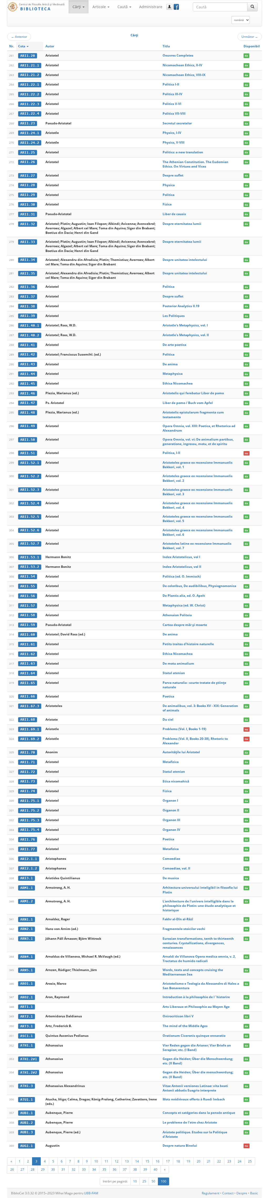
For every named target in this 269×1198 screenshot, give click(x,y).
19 (188, 1161)
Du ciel (168, 719)
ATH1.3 (26, 1086)
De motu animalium (178, 663)
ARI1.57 (27, 606)
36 (114, 1169)
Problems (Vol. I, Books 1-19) (184, 729)
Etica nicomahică (176, 781)
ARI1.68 (27, 719)
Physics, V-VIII (173, 142)
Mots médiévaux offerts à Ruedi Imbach (194, 1099)
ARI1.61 (27, 644)
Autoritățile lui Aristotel (181, 752)
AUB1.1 (26, 1113)
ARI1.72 (27, 772)
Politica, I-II (171, 453)
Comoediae (171, 858)
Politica (168, 195)
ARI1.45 (27, 384)
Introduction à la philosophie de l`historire (196, 997)
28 (32, 1169)
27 (22, 1169)
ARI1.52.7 (29, 543)
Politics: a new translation (183, 152)
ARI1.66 (27, 696)
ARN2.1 (26, 929)
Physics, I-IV (172, 132)
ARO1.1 (26, 983)
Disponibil (252, 46)
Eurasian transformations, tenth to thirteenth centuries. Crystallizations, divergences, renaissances (198, 943)
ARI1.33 (27, 242)
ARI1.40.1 (29, 325)
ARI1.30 (27, 204)
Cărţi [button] (77, 6)
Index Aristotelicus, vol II (182, 566)
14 (137, 1161)
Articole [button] (99, 6)
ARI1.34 (27, 260)
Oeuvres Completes (178, 55)
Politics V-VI (172, 104)
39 (145, 1169)
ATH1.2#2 (28, 1072)
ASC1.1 (26, 1036)
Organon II (171, 810)
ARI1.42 (27, 354)
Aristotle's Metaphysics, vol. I (185, 325)
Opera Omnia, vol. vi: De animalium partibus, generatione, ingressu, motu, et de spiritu (198, 441)
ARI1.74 (27, 791)
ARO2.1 (26, 997)
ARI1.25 (27, 152)
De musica (171, 878)
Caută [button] (123, 6)
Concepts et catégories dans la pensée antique (199, 1112)
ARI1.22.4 (29, 113)
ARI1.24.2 (29, 143)
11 (106, 1161)
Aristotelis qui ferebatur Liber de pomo (193, 393)
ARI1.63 (27, 663)
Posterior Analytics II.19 (181, 306)
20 (198, 1161)
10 (96, 1161)
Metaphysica (173, 373)
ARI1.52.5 (29, 517)
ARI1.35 (27, 273)
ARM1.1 (26, 888)
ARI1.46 (27, 393)
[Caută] (252, 6)
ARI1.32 (27, 224)
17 (168, 1161)
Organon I (170, 800)
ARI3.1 (26, 878)
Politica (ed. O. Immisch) (182, 576)
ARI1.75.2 (29, 810)
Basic (254, 1193)
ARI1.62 (27, 654)
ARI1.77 (27, 849)
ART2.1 (26, 1016)
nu (246, 453)
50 (153, 1181)
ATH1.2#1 (28, 1059)
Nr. (11, 46)
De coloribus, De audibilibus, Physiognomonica (199, 586)
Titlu (166, 46)
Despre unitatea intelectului (185, 259)
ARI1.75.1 (29, 801)
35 (104, 1169)
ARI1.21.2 (29, 75)
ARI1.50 (27, 440)
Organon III (171, 820)
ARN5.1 (26, 970)
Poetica (168, 696)
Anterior (19, 36)
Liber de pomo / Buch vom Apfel (188, 403)
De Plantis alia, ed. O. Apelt (184, 595)
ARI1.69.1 (29, 729)
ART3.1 (26, 1026)
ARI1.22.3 (29, 104)
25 (250, 1161)
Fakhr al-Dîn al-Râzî (178, 919)
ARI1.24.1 (29, 133)
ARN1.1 (26, 919)
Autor (49, 46)
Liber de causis (174, 214)
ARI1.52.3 (29, 490)
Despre (241, 1193)
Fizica (167, 204)
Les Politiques (174, 316)
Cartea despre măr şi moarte (185, 625)
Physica (169, 185)
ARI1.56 (27, 596)
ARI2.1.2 (28, 868)
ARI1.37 (27, 297)
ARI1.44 (27, 374)
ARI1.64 (27, 673)
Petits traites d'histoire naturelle (188, 644)
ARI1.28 (27, 185)
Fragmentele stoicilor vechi (184, 929)
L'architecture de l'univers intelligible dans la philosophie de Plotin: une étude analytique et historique (199, 905)
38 (135, 1169)
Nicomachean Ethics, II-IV (182, 65)
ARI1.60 (27, 634)
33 (84, 1169)
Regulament (210, 1193)
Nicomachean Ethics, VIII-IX (184, 75)
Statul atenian (174, 673)
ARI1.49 (27, 426)
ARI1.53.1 (29, 557)
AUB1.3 (26, 1132)
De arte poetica (174, 344)
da (246, 55)
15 (147, 1161)
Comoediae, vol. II (176, 868)
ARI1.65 (27, 683)
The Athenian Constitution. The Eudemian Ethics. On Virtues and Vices (195, 164)
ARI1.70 (27, 752)
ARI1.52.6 (29, 530)
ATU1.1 (26, 1099)
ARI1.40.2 (29, 335)
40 (155, 1169)
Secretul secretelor (177, 123)
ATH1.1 (26, 1045)
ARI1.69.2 (29, 739)
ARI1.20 (27, 56)
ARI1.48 (27, 413)
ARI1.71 (27, 762)
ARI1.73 (27, 781)
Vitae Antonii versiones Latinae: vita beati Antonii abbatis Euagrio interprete (195, 1088)
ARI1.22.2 (29, 94)
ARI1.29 (27, 195)
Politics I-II (171, 84)
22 (219, 1161)
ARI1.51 (27, 453)
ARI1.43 (27, 364)
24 (239, 1161)
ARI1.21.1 (29, 65)
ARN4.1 (26, 957)
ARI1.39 (27, 316)
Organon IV (171, 829)
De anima (170, 364)
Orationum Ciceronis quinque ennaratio (194, 1035)
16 (157, 1161)
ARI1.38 (27, 306)
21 (209, 1161)
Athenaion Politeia (177, 615)
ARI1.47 (27, 403)
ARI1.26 (27, 162)
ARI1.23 (27, 123)
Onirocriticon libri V (178, 1016)
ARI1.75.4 (29, 830)
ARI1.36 (27, 287)
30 (53, 1169)
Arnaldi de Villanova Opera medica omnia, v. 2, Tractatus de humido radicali (199, 958)
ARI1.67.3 (29, 706)
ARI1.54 (27, 576)
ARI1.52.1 (29, 463)
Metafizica (171, 762)
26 (12, 1169)
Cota (22, 46)
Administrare (150, 6)
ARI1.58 (27, 615)
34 (94, 1169)
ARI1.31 (27, 214)
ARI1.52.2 (29, 476)
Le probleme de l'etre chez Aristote (190, 1122)
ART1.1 (26, 1007)
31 (63, 1169)
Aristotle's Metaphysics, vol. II (186, 335)
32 (73, 1169)
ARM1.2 (26, 901)
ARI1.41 (27, 345)
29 (43, 1169)
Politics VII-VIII (174, 113)
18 (178, 1161)
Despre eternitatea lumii (182, 223)
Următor (249, 36)
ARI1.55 (27, 586)
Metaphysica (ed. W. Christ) (184, 605)
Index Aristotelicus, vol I (181, 557)
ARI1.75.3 (29, 820)
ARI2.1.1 (28, 859)
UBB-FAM (91, 1193)
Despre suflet (173, 175)
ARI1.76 (27, 839)
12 (116, 1161)
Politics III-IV (172, 94)
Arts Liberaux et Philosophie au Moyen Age (196, 1006)
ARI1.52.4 (29, 503)
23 (229, 1161)
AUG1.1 (26, 1146)
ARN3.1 (26, 939)
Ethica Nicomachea (178, 383)
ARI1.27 (27, 176)
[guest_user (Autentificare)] (169, 7)
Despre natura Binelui (180, 1145)
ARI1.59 (27, 625)
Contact (228, 1193)
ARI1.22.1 (29, 85)
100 (163, 1181)
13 (127, 1161)
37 (125, 1169)
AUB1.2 (26, 1123)
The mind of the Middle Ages (185, 1026)
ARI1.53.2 (29, 567)
